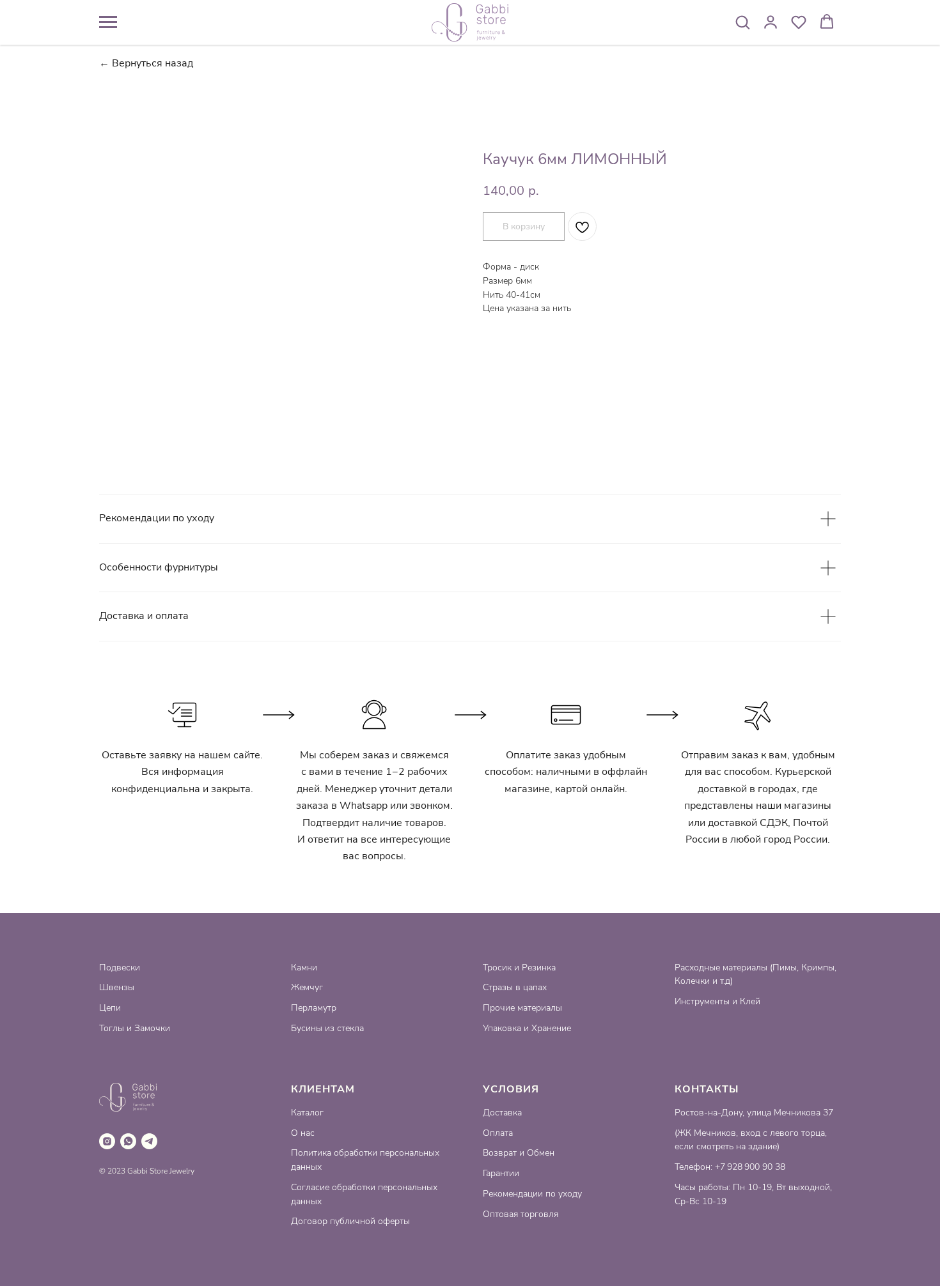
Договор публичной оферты (350, 1221)
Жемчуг (307, 987)
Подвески (119, 967)
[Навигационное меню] (108, 22)
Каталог (307, 1112)
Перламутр (313, 1008)
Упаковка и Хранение (527, 1028)
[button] (742, 21)
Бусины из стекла (327, 1028)
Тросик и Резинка (519, 967)
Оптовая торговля (520, 1214)
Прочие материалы (522, 1008)
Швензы (116, 987)
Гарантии (501, 1173)
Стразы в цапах (515, 987)
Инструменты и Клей (717, 1001)
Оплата (498, 1133)
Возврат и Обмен (518, 1153)
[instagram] (107, 1141)
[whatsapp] (128, 1141)
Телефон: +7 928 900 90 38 (730, 1167)
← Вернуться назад (146, 63)
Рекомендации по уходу (532, 1194)
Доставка (502, 1112)
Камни (304, 967)
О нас (303, 1133)
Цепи (110, 1008)
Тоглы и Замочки (134, 1028)
